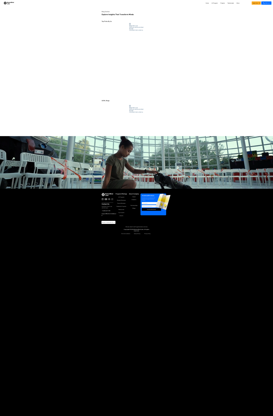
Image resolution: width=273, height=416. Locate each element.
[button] (230, 3)
